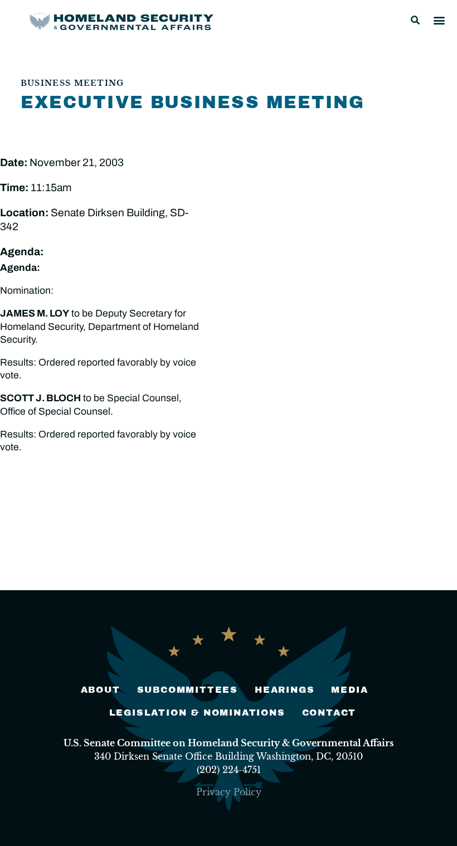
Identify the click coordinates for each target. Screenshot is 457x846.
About (100, 689)
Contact (329, 712)
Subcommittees (187, 689)
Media (349, 689)
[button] (415, 20)
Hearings (284, 689)
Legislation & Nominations (197, 712)
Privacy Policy (228, 792)
